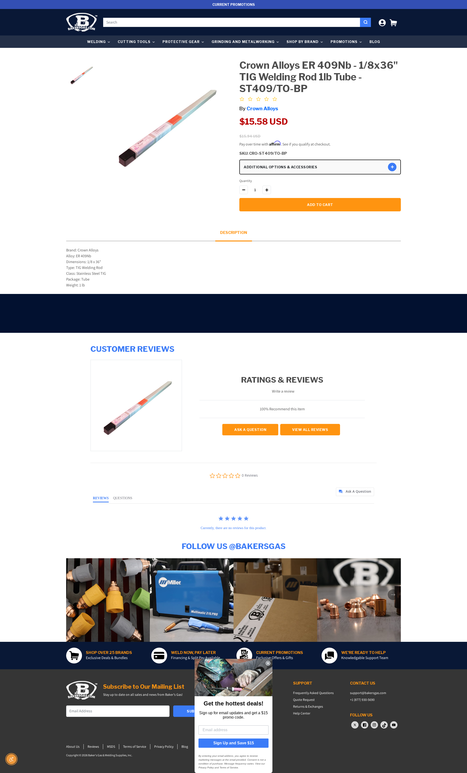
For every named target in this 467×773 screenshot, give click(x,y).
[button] (393, 22)
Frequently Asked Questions (313, 693)
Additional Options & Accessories (280, 167)
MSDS (111, 746)
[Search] (365, 22)
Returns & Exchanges (308, 706)
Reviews (93, 746)
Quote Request (304, 699)
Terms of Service (134, 746)
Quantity (245, 181)
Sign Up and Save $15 (233, 743)
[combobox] (231, 22)
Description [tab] (233, 232)
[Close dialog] (268, 663)
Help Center (301, 713)
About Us (73, 746)
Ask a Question (250, 430)
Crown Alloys (262, 108)
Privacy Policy (163, 746)
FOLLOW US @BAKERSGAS (234, 546)
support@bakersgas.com (368, 693)
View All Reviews (310, 430)
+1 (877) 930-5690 (362, 699)
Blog (374, 42)
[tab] (355, 492)
